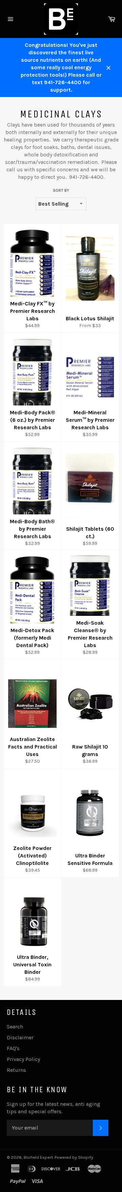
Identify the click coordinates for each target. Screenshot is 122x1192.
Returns (16, 1070)
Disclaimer (20, 1037)
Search (15, 1026)
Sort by (61, 190)
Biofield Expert (38, 1157)
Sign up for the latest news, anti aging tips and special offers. (53, 1108)
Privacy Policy (23, 1059)
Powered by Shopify (74, 1157)
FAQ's (13, 1048)
